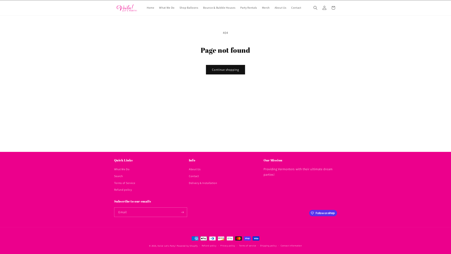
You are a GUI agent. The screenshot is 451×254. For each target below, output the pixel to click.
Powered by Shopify (187, 245)
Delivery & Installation (203, 183)
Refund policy (123, 190)
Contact (194, 176)
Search (118, 176)
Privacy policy (227, 245)
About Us (195, 169)
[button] (315, 7)
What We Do (122, 169)
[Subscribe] (182, 212)
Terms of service (247, 245)
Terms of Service (124, 183)
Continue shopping (225, 70)
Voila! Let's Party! (166, 245)
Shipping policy (268, 245)
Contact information (291, 245)
